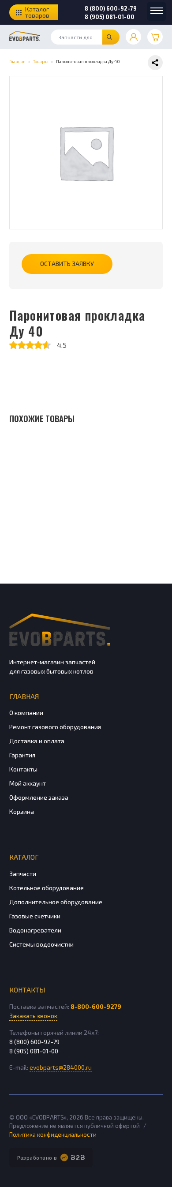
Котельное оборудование (46, 887)
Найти (111, 37)
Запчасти (22, 873)
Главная (24, 696)
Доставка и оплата (36, 741)
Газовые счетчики (34, 916)
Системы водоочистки (41, 944)
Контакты (23, 769)
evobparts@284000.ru (61, 1067)
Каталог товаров (37, 12)
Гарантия (22, 755)
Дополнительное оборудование (55, 902)
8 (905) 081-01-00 (110, 16)
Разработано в (37, 1157)
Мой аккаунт (27, 783)
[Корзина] (155, 37)
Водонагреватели (35, 930)
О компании (26, 712)
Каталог (24, 857)
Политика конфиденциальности (53, 1134)
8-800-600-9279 (96, 1006)
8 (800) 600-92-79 (111, 8)
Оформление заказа (38, 797)
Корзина (21, 811)
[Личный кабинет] (133, 37)
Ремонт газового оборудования (55, 726)
